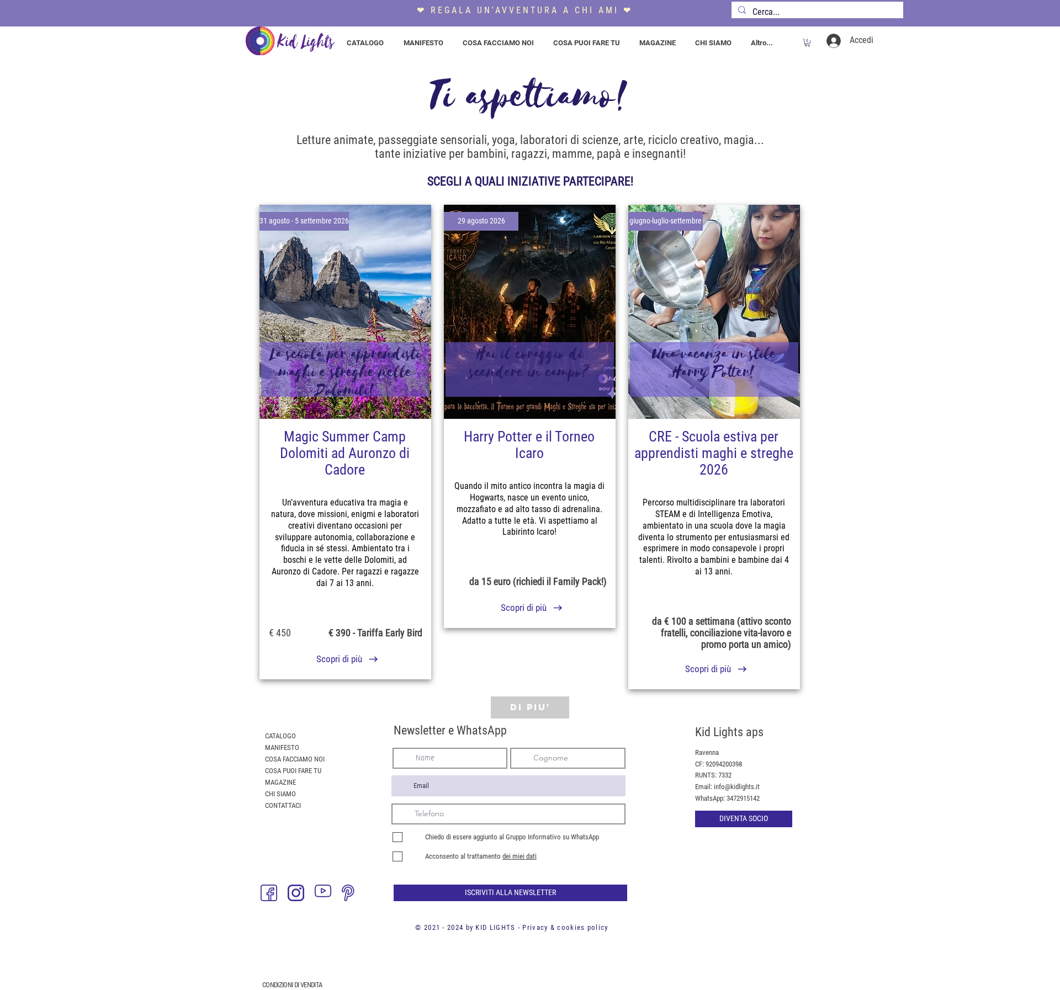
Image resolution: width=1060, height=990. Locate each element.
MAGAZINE (280, 782)
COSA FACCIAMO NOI (295, 759)
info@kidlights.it (737, 787)
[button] (807, 42)
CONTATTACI (283, 805)
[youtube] (323, 893)
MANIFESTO (282, 747)
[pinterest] (350, 893)
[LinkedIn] (377, 893)
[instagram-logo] (296, 893)
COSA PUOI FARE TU (293, 771)
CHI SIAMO (280, 794)
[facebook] (269, 893)
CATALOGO (280, 736)
